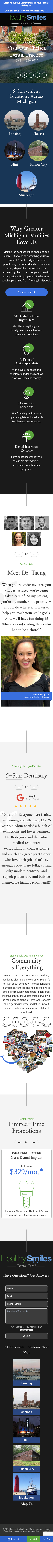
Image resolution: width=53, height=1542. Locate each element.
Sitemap (39, 1529)
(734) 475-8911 (26, 60)
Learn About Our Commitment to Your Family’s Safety (26, 4)
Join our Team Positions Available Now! (25, 10)
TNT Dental (45, 1531)
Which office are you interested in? (26, 1327)
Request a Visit (26, 292)
